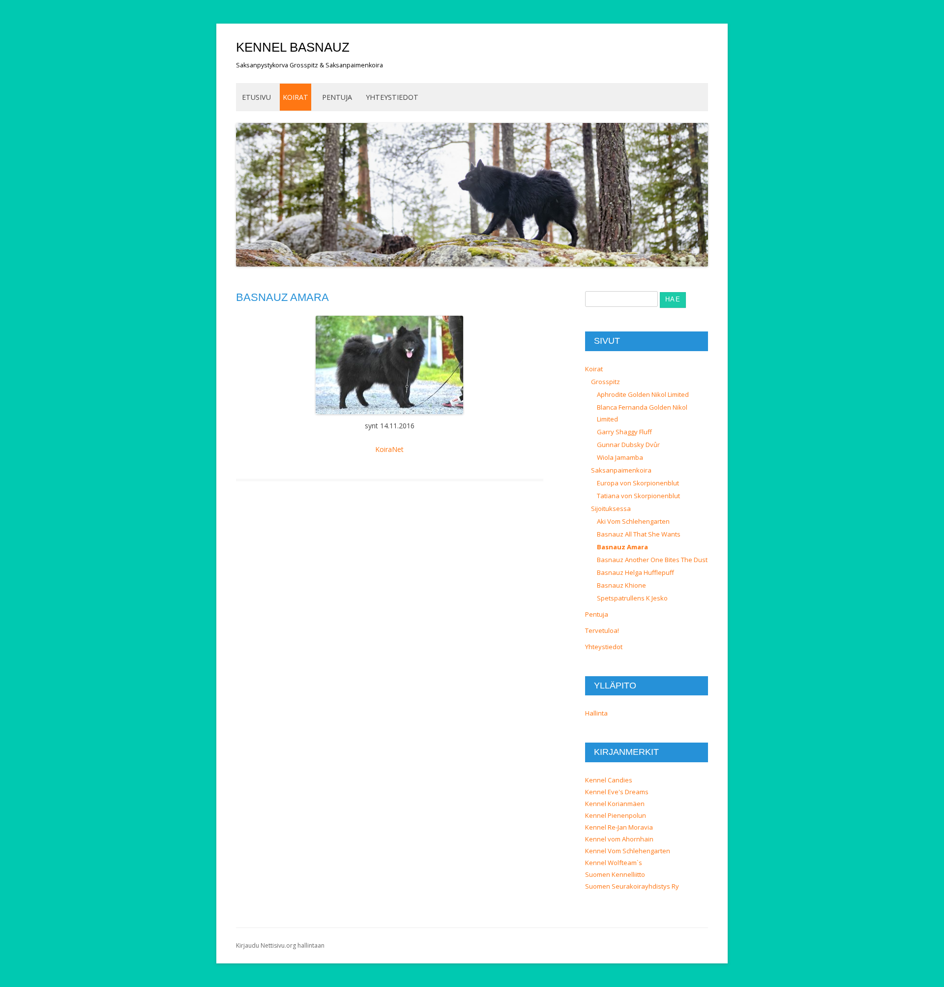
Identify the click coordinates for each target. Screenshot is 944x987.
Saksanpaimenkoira (621, 470)
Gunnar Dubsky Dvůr (628, 444)
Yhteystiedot (392, 97)
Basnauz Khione (621, 585)
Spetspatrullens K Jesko (632, 598)
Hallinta (596, 713)
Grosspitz (605, 381)
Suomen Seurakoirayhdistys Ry (632, 886)
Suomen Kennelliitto (615, 874)
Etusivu (256, 97)
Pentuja (337, 97)
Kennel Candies (608, 780)
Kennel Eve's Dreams (617, 791)
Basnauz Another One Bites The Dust (652, 559)
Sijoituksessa (611, 508)
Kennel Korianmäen (615, 803)
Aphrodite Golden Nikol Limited (643, 394)
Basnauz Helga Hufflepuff (635, 572)
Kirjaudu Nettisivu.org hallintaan (280, 945)
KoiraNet (389, 449)
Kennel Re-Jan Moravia (619, 827)
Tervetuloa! (602, 630)
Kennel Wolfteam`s (613, 862)
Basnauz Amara (622, 546)
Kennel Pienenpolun (615, 815)
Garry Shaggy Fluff (624, 431)
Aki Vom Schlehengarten (633, 521)
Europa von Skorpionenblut (638, 483)
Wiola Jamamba (620, 457)
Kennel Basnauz (293, 47)
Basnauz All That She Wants (638, 534)
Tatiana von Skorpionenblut (638, 495)
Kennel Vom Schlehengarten (627, 850)
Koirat (295, 97)
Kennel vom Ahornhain (619, 839)
